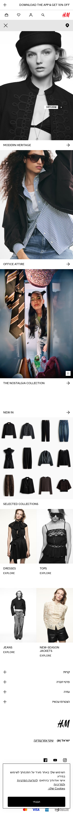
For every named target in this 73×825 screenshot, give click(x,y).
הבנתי (36, 801)
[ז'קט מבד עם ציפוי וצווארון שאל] (45, 458)
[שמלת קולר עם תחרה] (9, 458)
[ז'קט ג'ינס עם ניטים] (27, 431)
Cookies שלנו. (56, 788)
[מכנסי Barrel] (27, 458)
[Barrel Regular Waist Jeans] (64, 431)
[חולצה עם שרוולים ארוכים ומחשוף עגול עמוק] (64, 458)
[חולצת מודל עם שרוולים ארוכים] (45, 485)
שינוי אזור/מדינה (44, 741)
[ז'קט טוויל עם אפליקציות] (9, 431)
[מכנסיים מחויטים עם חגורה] (45, 431)
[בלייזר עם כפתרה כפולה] (27, 485)
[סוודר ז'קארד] (64, 485)
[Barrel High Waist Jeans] (9, 485)
